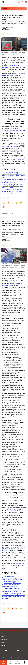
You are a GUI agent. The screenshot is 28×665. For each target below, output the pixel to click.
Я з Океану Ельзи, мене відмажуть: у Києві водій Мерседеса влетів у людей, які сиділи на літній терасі (13, 174)
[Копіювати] (11, 33)
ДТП (12, 213)
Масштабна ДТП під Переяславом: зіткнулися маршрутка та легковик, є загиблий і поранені (14, 180)
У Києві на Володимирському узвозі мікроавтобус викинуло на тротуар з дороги (12, 185)
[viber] (22, 650)
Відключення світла (6, 618)
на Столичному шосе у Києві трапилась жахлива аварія (13, 130)
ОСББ (14, 618)
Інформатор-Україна (8, 657)
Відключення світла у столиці (17, 8)
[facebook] (6, 650)
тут (3, 165)
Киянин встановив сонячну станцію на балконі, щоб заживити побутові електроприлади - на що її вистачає (13, 595)
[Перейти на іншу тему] (19, 2)
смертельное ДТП (5, 213)
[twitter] (14, 650)
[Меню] (26, 2)
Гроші (19, 657)
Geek (15, 657)
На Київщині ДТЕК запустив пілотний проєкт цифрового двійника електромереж (11, 584)
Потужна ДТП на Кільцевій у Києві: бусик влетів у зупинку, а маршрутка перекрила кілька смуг (13, 191)
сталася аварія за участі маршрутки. (13, 145)
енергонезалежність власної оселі (12, 284)
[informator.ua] (3, 2)
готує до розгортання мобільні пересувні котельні (13, 548)
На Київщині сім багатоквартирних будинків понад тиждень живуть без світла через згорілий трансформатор (13, 578)
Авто (24, 657)
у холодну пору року (16, 509)
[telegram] (18, 650)
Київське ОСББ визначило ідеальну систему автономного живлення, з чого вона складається (13, 589)
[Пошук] (22, 2)
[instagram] (10, 650)
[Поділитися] (7, 33)
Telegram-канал (20, 160)
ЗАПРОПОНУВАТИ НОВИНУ (14, 632)
